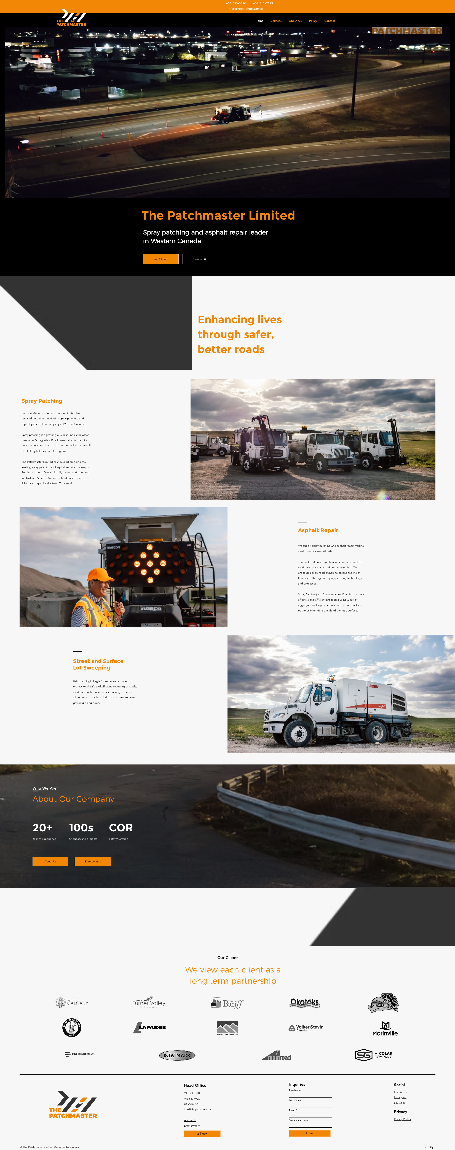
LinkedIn (399, 1102)
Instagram (400, 1097)
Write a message (298, 1120)
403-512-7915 (263, 3)
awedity (74, 1146)
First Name (295, 1090)
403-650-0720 (236, 3)
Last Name (295, 1100)
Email (292, 1110)
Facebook (400, 1092)
